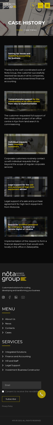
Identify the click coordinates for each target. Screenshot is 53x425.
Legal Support (12, 365)
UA (40, 5)
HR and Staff (11, 361)
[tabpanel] (26, 64)
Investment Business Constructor (22, 370)
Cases (8, 333)
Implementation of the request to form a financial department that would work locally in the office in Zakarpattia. (25, 244)
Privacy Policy (7, 406)
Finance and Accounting (18, 356)
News (8, 324)
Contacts (10, 328)
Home (19, 30)
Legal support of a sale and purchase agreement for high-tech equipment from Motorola (23, 204)
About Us (10, 319)
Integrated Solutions (15, 352)
